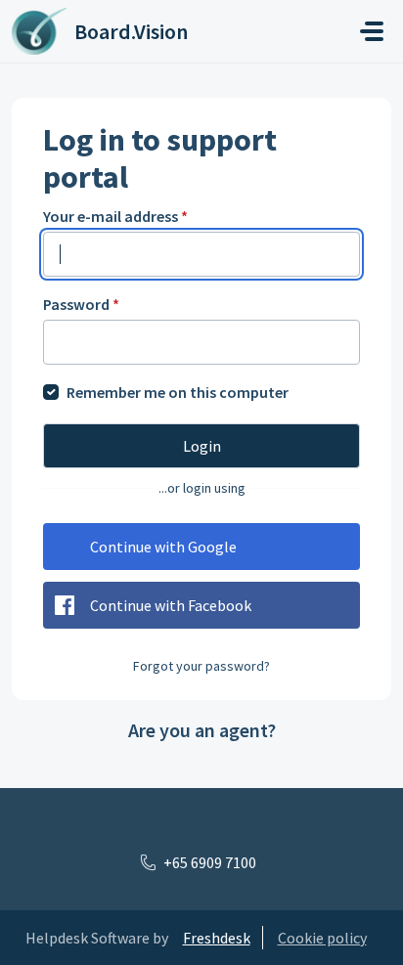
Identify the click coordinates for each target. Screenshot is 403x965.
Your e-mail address (115, 216)
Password (81, 304)
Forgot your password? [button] (201, 666)
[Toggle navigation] (371, 31)
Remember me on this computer (178, 392)
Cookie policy (322, 937)
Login (202, 446)
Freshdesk (216, 937)
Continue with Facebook (170, 605)
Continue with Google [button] (163, 546)
